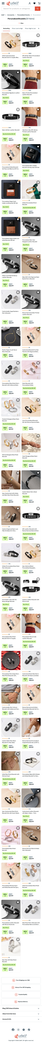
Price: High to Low (30, 28)
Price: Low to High (17, 28)
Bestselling (6, 28)
